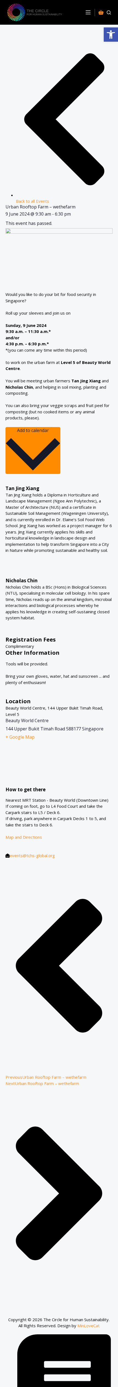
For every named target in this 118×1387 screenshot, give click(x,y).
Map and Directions (23, 837)
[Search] (109, 12)
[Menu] (88, 12)
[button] (111, 34)
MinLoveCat (88, 1325)
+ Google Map (20, 737)
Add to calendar (33, 430)
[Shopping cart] (102, 12)
